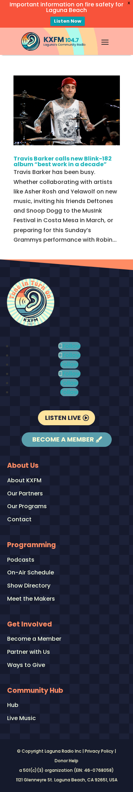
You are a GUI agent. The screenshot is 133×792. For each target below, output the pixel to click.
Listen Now (67, 21)
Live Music (21, 718)
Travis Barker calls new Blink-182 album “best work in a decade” (62, 161)
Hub (12, 705)
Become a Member (63, 439)
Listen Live (63, 417)
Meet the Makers (31, 599)
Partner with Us (28, 652)
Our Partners (25, 494)
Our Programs (27, 506)
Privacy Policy (99, 751)
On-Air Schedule (30, 573)
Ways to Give (26, 665)
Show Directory (28, 586)
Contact (19, 519)
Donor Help (66, 761)
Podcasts (20, 560)
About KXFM (24, 480)
